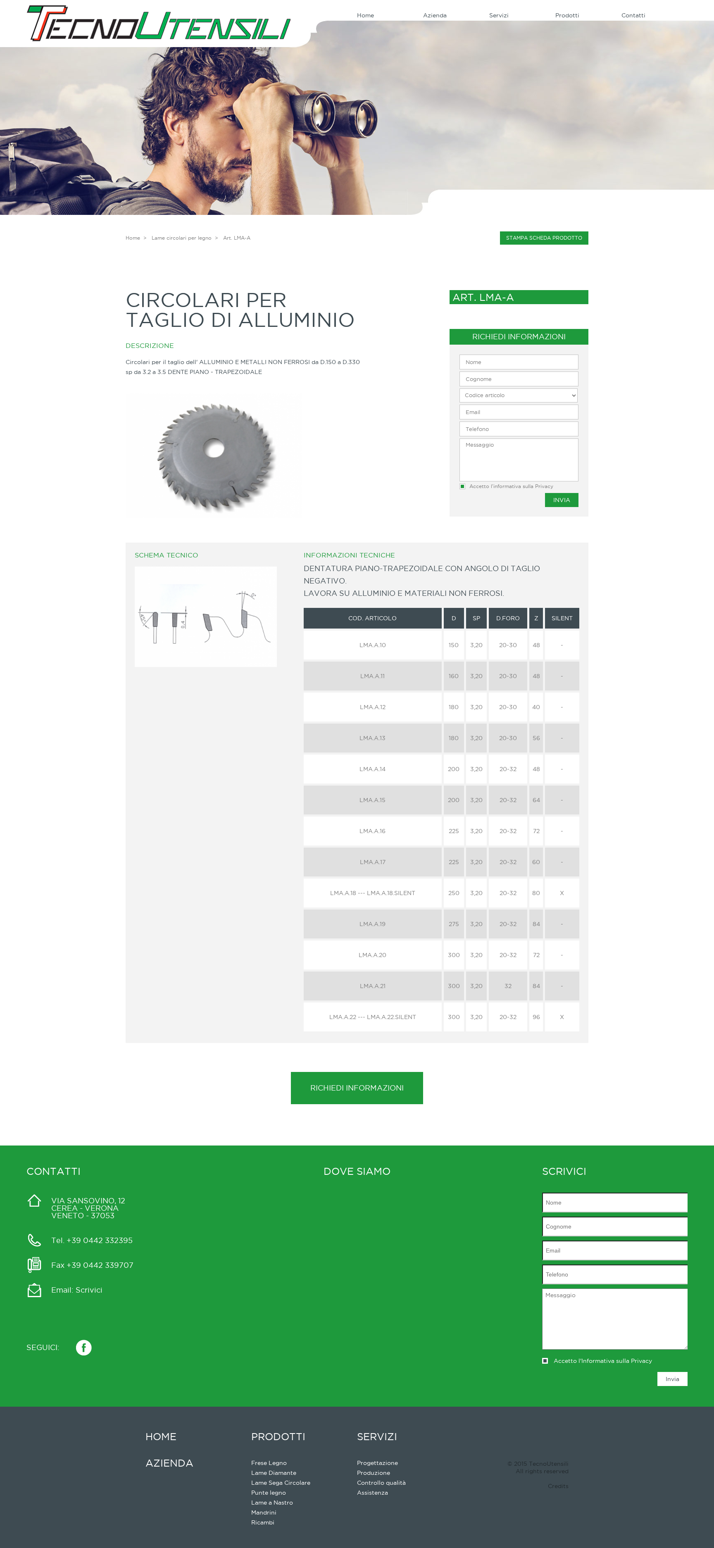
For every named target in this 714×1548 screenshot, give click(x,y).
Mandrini (263, 1512)
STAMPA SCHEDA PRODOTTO (544, 238)
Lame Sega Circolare (280, 1483)
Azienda (435, 15)
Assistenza (372, 1493)
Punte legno (268, 1493)
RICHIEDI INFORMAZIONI (357, 1088)
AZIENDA (169, 1463)
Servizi (499, 15)
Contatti (633, 15)
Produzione (373, 1473)
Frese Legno (269, 1463)
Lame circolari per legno (182, 238)
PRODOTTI (278, 1436)
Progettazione (377, 1463)
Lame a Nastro (272, 1502)
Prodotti (567, 15)
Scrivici (89, 1290)
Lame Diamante (273, 1473)
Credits (558, 1486)
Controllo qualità (381, 1483)
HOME (160, 1436)
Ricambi (262, 1522)
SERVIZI (377, 1436)
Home (365, 15)
